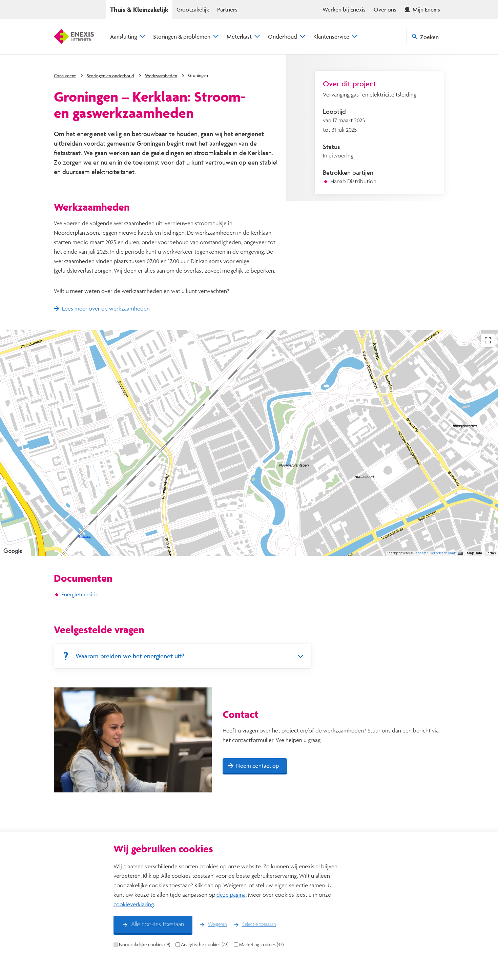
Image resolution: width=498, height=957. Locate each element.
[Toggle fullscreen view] (488, 340)
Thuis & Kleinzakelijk (139, 9)
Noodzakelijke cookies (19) (144, 944)
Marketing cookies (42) (261, 944)
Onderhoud (282, 36)
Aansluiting (123, 36)
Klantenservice (331, 36)
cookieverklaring (133, 904)
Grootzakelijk (193, 9)
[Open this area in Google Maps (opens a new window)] (13, 551)
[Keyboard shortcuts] (460, 553)
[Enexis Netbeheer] (74, 37)
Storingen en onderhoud (110, 75)
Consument (65, 75)
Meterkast (239, 36)
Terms (491, 553)
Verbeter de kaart (443, 553)
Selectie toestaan (259, 924)
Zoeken (429, 36)
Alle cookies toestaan (157, 924)
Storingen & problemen (181, 36)
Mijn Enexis (426, 9)
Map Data (474, 553)
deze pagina (231, 894)
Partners (227, 9)
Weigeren (217, 924)
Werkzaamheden (161, 75)
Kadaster (421, 553)
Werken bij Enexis (344, 9)
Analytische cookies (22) (204, 944)
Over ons (385, 9)
